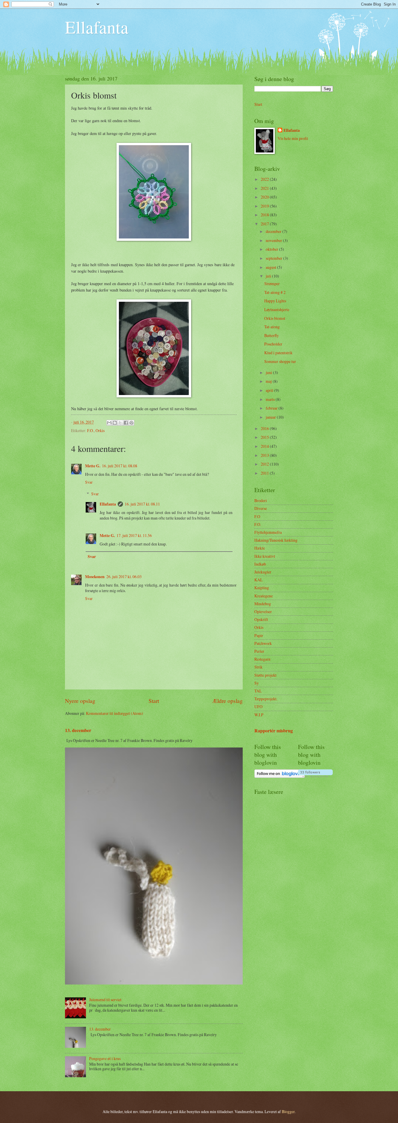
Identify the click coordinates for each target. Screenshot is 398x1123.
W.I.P (258, 714)
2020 (265, 197)
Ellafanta (96, 26)
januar (271, 417)
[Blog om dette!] (115, 423)
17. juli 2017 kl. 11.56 (134, 535)
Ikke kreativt (264, 556)
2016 (265, 428)
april (270, 390)
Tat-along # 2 (275, 292)
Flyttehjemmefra (268, 532)
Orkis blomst (274, 318)
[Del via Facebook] (126, 423)
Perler (259, 651)
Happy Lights (275, 300)
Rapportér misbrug (273, 730)
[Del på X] (120, 423)
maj (269, 381)
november (274, 240)
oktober (272, 249)
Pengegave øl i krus (105, 1058)
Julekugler (262, 572)
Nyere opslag (80, 700)
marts (271, 399)
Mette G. (92, 466)
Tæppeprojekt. (265, 698)
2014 (265, 446)
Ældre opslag (227, 700)
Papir (258, 635)
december (274, 231)
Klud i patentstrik (278, 352)
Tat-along (272, 326)
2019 (265, 206)
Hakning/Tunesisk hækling (275, 540)
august (271, 267)
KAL (258, 579)
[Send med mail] (109, 423)
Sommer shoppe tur (280, 361)
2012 (265, 464)
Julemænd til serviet (105, 999)
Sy (256, 683)
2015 (265, 437)
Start (154, 700)
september (274, 258)
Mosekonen (95, 577)
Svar (89, 482)
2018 (265, 214)
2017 (265, 224)
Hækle (259, 548)
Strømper (272, 283)
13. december (78, 730)
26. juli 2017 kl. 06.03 (124, 576)
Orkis (100, 430)
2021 (265, 188)
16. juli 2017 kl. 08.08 (119, 465)
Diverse (260, 508)
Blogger (288, 1111)
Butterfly (271, 335)
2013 (265, 455)
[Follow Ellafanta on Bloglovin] (279, 776)
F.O (257, 516)
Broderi (260, 500)
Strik (258, 667)
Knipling (261, 587)
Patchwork (263, 643)
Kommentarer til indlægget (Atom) (114, 713)
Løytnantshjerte (276, 309)
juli (269, 276)
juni (269, 372)
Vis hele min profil (293, 138)
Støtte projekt (265, 675)
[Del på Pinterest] (131, 423)
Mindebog (262, 603)
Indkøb (260, 564)
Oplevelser (263, 611)
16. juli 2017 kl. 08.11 (142, 504)
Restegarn (262, 659)
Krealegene (263, 596)
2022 (265, 179)
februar (272, 408)
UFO (258, 706)
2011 (265, 473)
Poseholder (273, 344)
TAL (258, 691)
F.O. (90, 430)
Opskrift (261, 619)
